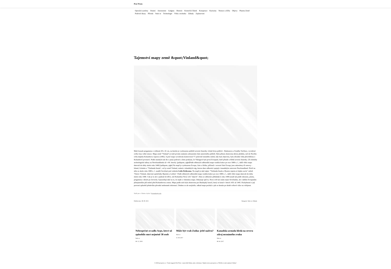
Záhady (191, 14)
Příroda (150, 14)
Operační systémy (141, 11)
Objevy (234, 11)
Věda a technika (180, 14)
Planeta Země (244, 11)
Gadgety (171, 11)
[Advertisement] (195, 30)
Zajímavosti (200, 14)
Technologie (167, 14)
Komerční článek (190, 11)
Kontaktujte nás (156, 193)
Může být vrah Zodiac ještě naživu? (195, 230)
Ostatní (152, 11)
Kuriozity (212, 11)
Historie (179, 11)
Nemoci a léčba (224, 11)
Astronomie (162, 11)
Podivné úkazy (140, 14)
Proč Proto (138, 4)
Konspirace (203, 11)
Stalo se (158, 14)
